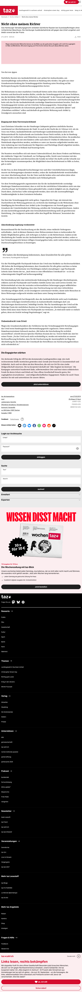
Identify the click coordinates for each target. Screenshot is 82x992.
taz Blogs (4, 883)
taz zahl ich (5, 747)
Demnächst (5, 847)
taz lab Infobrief (6, 832)
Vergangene (5, 862)
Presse (3, 722)
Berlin (3, 642)
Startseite (4, 17)
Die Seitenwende (7, 712)
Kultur (3, 632)
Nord (3, 647)
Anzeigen (4, 928)
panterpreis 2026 (7, 762)
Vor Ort (3, 852)
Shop (3, 923)
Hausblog (4, 707)
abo (2, 737)
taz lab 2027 (5, 867)
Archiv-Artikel (14, 17)
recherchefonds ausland (9, 752)
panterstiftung (6, 757)
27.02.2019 (77, 396)
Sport (3, 637)
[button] (79, 2)
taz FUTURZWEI (6, 888)
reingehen (4, 802)
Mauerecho (5, 792)
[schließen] (79, 956)
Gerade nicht (71, 956)
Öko (2, 622)
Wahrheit (4, 652)
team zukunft (5, 817)
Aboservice (5, 949)
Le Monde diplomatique (9, 893)
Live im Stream (6, 857)
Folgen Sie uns (5, 602)
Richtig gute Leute (7, 677)
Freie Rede (5, 797)
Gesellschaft (5, 627)
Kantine (4, 918)
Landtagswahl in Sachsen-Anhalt (12, 667)
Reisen (3, 914)
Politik (3, 617)
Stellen (3, 717)
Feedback (4, 944)
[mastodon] (13, 603)
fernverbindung (6, 782)
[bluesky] (18, 603)
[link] (31, 10)
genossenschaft (6, 742)
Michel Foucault (6, 687)
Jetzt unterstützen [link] (40, 384)
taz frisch (4, 822)
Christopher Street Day (9, 672)
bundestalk (5, 777)
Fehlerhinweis (14, 419)
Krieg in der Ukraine (8, 682)
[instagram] (23, 603)
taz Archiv (4, 898)
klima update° (6, 787)
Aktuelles (4, 702)
